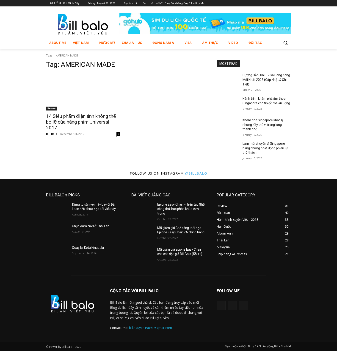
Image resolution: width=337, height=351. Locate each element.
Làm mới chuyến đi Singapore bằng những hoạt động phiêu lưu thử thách (266, 148)
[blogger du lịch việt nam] (82, 24)
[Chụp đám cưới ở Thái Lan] (57, 232)
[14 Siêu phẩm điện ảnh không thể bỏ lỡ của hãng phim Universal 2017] (83, 91)
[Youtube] (288, 3)
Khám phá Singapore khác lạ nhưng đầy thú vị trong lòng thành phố (263, 124)
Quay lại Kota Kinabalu (88, 247)
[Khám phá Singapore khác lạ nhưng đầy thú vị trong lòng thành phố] (228, 126)
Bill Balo (51, 134)
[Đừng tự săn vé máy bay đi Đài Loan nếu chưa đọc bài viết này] (57, 210)
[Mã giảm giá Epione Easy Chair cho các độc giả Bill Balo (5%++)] (142, 255)
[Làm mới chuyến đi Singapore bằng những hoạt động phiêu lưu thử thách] (228, 149)
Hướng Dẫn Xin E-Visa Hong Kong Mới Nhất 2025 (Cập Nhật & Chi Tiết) (266, 79)
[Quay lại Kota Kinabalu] (57, 253)
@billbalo (196, 173)
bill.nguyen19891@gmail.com (150, 328)
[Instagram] (282, 3)
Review (51, 108)
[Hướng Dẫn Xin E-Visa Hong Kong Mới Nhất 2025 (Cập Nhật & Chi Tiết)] (228, 81)
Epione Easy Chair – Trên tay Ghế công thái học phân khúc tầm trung (180, 209)
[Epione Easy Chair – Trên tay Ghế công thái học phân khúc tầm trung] (142, 210)
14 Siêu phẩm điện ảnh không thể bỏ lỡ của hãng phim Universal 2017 (81, 121)
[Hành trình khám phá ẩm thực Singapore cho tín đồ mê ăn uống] (228, 104)
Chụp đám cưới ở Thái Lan (90, 226)
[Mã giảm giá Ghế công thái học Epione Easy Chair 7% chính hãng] (142, 233)
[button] (285, 42)
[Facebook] (275, 3)
